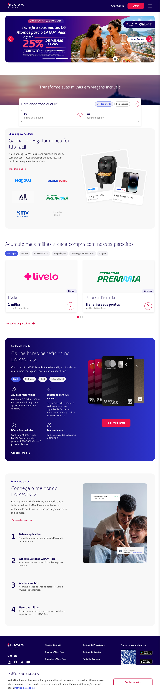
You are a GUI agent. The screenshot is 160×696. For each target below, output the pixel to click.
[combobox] (51, 118)
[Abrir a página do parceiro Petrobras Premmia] (148, 306)
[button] (11, 39)
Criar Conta (117, 6)
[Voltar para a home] (16, 6)
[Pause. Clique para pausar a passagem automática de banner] (115, 58)
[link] (80, 39)
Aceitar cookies (133, 682)
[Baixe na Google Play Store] (146, 653)
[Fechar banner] (150, 673)
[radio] (11, 253)
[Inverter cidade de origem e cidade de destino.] (80, 116)
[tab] (48, 58)
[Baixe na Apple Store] (146, 661)
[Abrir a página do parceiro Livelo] (70, 306)
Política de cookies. (24, 688)
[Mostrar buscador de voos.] (136, 104)
